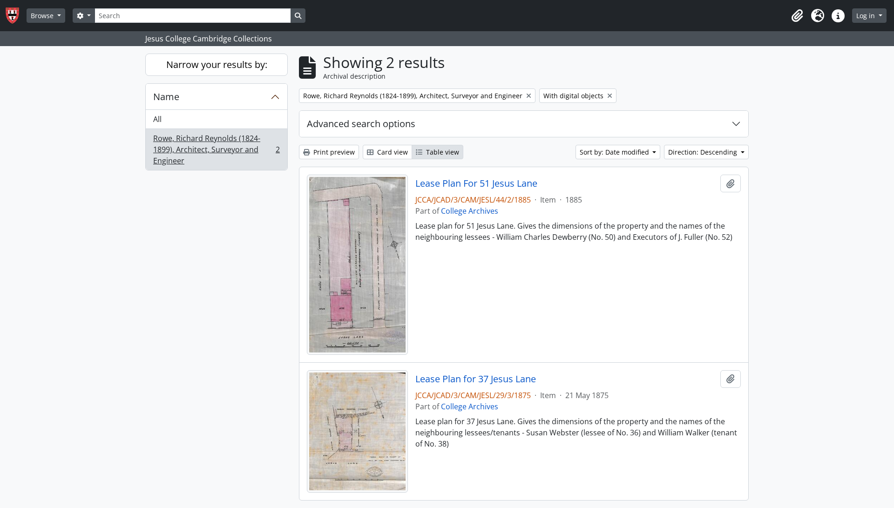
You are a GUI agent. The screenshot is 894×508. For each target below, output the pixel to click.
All (157, 119)
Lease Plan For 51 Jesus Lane (476, 183)
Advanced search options (361, 123)
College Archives (469, 211)
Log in (866, 15)
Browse (43, 15)
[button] (797, 16)
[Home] (16, 15)
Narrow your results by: (216, 64)
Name (166, 96)
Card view (391, 152)
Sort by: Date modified (615, 152)
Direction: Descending (703, 152)
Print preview (333, 152)
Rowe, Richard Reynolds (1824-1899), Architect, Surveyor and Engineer (216, 149)
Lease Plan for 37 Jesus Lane (475, 379)
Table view (441, 152)
